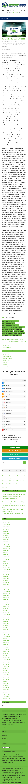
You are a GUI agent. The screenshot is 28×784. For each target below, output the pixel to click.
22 (10, 480)
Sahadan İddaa (15, 12)
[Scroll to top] (25, 781)
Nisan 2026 (6, 529)
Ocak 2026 (5, 535)
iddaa (15, 333)
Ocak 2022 (5, 625)
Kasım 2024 (6, 561)
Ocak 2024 (5, 580)
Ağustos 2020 (6, 657)
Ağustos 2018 (6, 694)
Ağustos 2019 (6, 672)
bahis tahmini (5, 327)
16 (13, 478)
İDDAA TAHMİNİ (16, 44)
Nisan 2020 (6, 664)
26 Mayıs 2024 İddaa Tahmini (8, 325)
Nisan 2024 (6, 574)
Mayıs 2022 (6, 618)
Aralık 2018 (6, 687)
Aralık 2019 (6, 666)
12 (24, 475)
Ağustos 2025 (6, 544)
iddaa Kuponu (21, 333)
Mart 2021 (5, 644)
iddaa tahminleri (14, 335)
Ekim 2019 (5, 668)
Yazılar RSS (4, 735)
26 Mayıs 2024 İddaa (13, 321)
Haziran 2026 (6, 526)
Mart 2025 (5, 554)
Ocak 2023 (5, 603)
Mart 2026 (5, 531)
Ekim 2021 (5, 631)
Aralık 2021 (6, 627)
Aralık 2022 (6, 604)
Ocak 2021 (5, 648)
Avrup (4, 366)
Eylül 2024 (5, 565)
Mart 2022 (5, 621)
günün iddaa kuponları (7, 331)
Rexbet (5, 364)
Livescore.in (6, 345)
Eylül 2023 (5, 588)
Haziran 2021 (6, 638)
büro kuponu (5, 329)
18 (20, 478)
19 (24, 478)
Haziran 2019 (6, 676)
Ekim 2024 (5, 563)
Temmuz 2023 (6, 591)
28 (6, 483)
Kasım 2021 (6, 629)
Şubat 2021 (6, 646)
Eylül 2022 (5, 610)
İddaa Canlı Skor (7, 347)
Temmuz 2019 (6, 674)
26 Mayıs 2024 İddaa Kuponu (8, 323)
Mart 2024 (5, 576)
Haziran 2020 (6, 661)
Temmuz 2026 (6, 524)
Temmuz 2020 (6, 659)
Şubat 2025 (6, 556)
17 (17, 478)
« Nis (3, 487)
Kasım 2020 (6, 651)
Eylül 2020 (5, 655)
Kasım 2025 (6, 539)
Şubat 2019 (6, 683)
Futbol (7, 43)
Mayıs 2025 (6, 550)
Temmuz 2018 (6, 696)
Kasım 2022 (6, 606)
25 (20, 480)
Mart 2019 (5, 681)
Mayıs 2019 (6, 678)
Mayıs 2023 (6, 595)
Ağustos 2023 (6, 589)
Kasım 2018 (6, 689)
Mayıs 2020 (6, 663)
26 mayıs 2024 (5, 321)
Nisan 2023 (6, 597)
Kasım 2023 (6, 584)
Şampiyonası (10, 366)
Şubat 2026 (6, 533)
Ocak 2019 (5, 685)
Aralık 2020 (6, 649)
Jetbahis (5, 362)
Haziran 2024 (6, 571)
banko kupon (22, 327)
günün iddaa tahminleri (7, 333)
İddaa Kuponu (9, 44)
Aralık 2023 (6, 582)
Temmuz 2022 (6, 614)
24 (17, 480)
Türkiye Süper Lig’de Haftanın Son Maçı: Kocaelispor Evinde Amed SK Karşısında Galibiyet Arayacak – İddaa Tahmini (13, 501)
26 (24, 480)
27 (3, 483)
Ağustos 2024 (6, 567)
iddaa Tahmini (5, 335)
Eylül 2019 (5, 670)
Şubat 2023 (6, 601)
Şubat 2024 (6, 578)
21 (6, 480)
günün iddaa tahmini (19, 331)
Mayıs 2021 (6, 640)
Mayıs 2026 (6, 528)
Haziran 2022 (6, 616)
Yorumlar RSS (5, 738)
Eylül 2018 (5, 693)
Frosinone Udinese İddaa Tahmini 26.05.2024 (12, 339)
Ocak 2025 (5, 558)
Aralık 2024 (6, 559)
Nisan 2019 (6, 679)
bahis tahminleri (14, 327)
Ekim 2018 (5, 691)
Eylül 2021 (5, 633)
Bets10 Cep (6, 360)
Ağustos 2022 (6, 612)
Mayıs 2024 (6, 573)
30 (13, 483)
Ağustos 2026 (6, 522)
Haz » (6, 487)
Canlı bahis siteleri (7, 358)
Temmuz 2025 (6, 546)
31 (17, 483)
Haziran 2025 (6, 548)
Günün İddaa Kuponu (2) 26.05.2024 (17, 341)
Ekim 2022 (5, 608)
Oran (20, 335)
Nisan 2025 (6, 552)
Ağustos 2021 (6, 634)
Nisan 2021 (6, 642)
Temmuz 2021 (6, 636)
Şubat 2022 (6, 623)
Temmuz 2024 (6, 569)
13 (3, 478)
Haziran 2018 (6, 698)
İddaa (20, 43)
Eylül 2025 (5, 543)
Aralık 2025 (6, 537)
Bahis (17, 325)
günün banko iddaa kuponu (15, 329)
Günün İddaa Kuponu (14, 43)
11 (20, 475)
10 (17, 475)
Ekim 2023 (5, 586)
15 (10, 478)
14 (6, 478)
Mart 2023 (5, 599)
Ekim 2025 (5, 541)
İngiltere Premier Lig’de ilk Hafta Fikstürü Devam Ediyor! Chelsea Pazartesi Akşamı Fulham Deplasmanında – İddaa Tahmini (14, 496)
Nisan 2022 (6, 619)
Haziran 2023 (6, 593)
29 (10, 483)
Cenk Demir (14, 41)
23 (13, 480)
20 (3, 480)
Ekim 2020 (5, 653)
